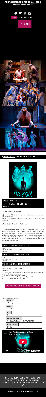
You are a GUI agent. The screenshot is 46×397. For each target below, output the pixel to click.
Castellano (20, 17)
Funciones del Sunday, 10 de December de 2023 (16, 264)
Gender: (9, 306)
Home (15, 24)
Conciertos (24, 378)
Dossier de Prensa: (12, 324)
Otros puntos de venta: (14, 318)
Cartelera (14, 378)
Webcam (15, 55)
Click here (10, 327)
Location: (10, 300)
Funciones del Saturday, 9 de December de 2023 (16, 254)
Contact (26, 47)
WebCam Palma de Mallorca (29, 382)
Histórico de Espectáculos (22, 39)
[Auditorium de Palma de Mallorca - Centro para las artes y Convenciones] (23, 3)
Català (25, 17)
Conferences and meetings (22, 32)
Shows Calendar (24, 24)
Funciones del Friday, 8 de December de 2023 (15, 245)
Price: (8, 312)
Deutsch (30, 17)
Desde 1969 (17, 47)
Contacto (14, 382)
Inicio (7, 378)
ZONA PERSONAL (26, 55)
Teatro (32, 378)
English (14, 17)
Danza (39, 378)
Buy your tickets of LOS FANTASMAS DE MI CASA (23, 285)
